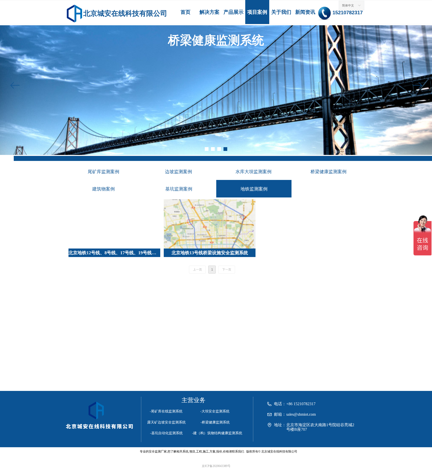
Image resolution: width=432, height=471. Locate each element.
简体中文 (348, 5)
